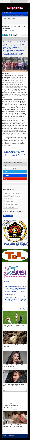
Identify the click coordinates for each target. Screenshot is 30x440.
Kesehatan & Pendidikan (8, 20)
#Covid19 (22, 15)
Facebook (6, 175)
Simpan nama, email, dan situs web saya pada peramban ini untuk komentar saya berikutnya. (13, 212)
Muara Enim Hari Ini (18, 20)
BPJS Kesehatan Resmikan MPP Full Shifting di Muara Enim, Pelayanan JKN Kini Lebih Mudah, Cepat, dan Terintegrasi (14, 48)
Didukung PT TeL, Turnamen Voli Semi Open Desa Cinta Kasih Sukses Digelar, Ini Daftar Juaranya (14, 42)
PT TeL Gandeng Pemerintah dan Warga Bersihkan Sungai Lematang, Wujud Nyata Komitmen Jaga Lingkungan (13, 54)
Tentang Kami (4, 15)
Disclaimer (16, 15)
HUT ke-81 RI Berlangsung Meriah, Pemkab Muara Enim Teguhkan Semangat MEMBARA (13, 45)
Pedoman (11, 15)
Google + (6, 179)
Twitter (6, 171)
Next (26, 34)
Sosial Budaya (6, 21)
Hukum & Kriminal (11, 18)
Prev (22, 34)
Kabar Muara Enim (10, 435)
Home (5, 18)
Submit (14, 168)
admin (5, 30)
